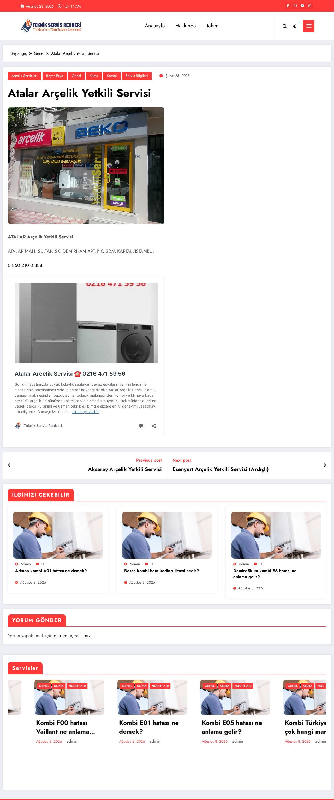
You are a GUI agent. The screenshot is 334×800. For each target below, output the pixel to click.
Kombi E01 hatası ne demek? (122, 727)
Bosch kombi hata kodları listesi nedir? (161, 571)
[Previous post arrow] (9, 465)
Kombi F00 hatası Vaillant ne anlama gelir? (36, 727)
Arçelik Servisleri (24, 75)
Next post (181, 460)
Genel (76, 75)
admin (26, 563)
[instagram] (295, 6)
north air (50, 686)
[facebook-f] (288, 6)
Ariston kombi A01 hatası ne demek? (51, 571)
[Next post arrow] (324, 465)
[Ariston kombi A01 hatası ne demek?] (58, 535)
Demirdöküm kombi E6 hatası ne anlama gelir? (264, 574)
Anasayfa (155, 25)
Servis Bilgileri (137, 75)
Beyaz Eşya (54, 75)
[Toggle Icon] (308, 26)
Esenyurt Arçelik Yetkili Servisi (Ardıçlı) (220, 469)
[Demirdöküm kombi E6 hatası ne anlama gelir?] (276, 535)
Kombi (112, 75)
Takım (212, 25)
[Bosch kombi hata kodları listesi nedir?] (167, 535)
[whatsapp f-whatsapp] (310, 6)
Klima (94, 75)
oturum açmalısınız (72, 635)
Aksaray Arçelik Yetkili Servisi (125, 469)
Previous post (149, 460)
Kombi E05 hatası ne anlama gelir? (205, 727)
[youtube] (302, 6)
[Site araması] (285, 26)
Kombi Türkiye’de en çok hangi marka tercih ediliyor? (288, 727)
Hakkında (185, 25)
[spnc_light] (295, 26)
